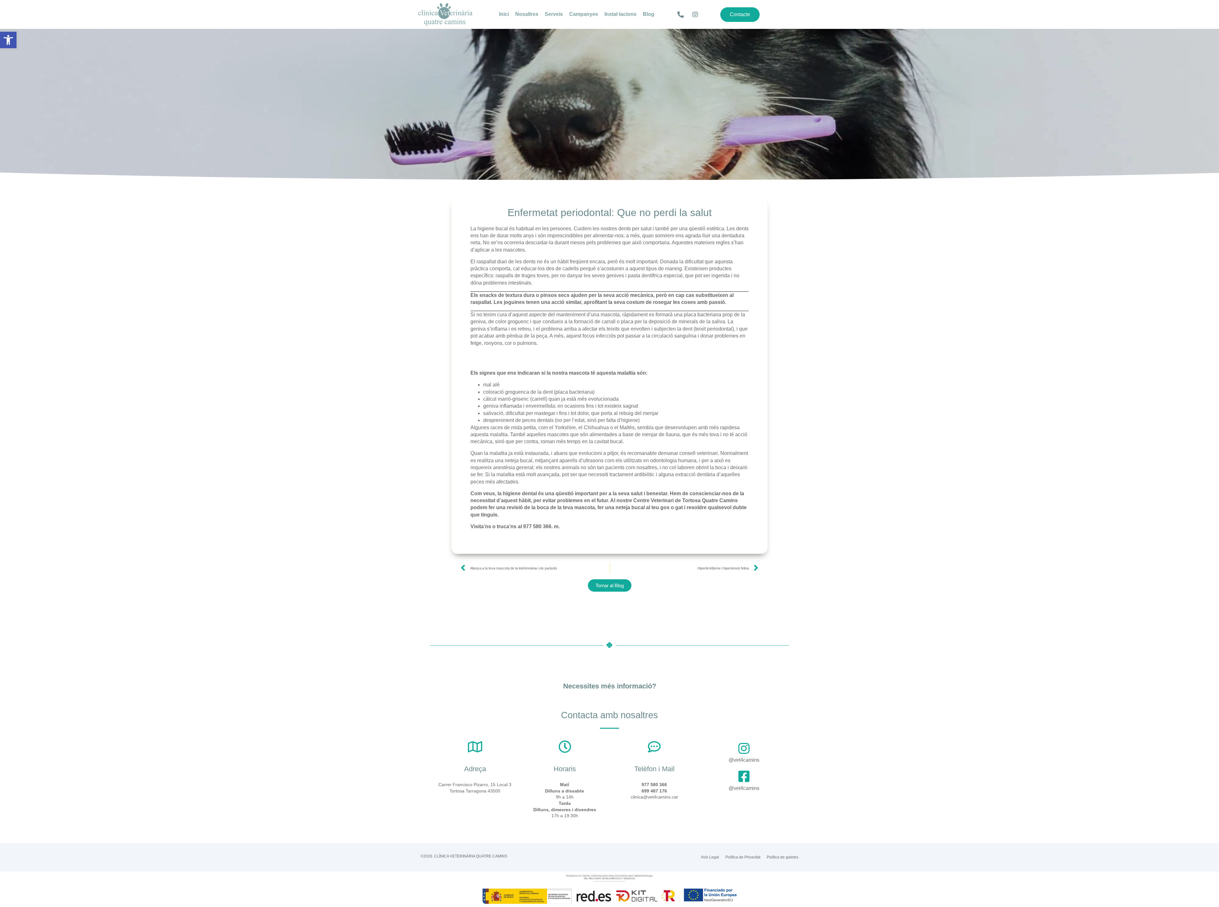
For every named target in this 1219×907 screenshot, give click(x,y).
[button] (8, 40)
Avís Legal (710, 857)
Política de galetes (782, 857)
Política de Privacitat (742, 857)
